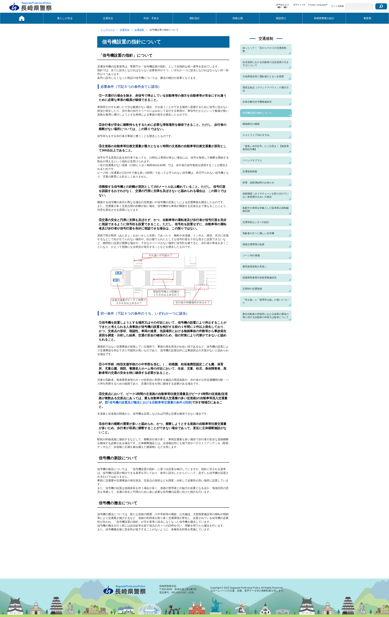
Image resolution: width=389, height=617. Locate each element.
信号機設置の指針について (257, 113)
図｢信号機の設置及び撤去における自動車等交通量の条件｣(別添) (148, 402)
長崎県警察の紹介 (324, 18)
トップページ (107, 30)
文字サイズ (298, 4)
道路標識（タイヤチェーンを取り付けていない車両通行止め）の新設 (266, 195)
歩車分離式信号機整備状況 (257, 102)
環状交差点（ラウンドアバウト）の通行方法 (266, 89)
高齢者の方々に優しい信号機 (258, 233)
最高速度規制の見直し (255, 266)
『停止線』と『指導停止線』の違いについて (266, 301)
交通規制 (139, 30)
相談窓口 (281, 18)
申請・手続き (151, 18)
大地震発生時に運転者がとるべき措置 (263, 76)
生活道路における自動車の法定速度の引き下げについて (266, 64)
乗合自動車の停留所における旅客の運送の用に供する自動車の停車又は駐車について (266, 316)
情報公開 (237, 18)
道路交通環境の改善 (253, 244)
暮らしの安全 (65, 18)
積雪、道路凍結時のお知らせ (258, 182)
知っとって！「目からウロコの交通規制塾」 (264, 49)
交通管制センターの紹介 (256, 222)
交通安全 (108, 18)
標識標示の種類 (251, 124)
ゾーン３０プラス (252, 160)
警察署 (367, 18)
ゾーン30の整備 (251, 255)
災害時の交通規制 (252, 288)
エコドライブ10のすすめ (256, 135)
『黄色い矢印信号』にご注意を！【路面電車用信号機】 (266, 148)
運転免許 (194, 18)
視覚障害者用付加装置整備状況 (260, 277)
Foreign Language (317, 4)
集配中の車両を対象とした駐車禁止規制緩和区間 (266, 209)
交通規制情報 (250, 171)
